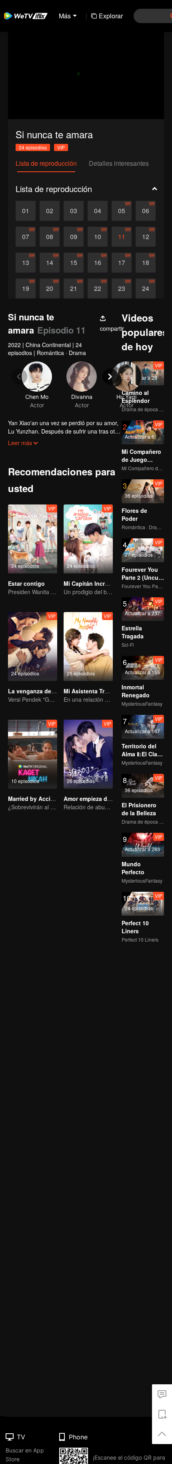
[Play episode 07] (26, 237)
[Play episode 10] (98, 237)
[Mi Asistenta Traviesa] (88, 646)
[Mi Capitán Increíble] (88, 538)
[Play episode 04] (98, 211)
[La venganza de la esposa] (32, 646)
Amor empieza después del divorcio (112, 799)
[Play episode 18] (146, 263)
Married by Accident (35, 799)
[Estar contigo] (32, 538)
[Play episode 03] (74, 211)
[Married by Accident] (32, 754)
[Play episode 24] (146, 288)
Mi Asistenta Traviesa (93, 691)
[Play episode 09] (74, 237)
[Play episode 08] (50, 237)
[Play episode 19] (26, 288)
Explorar (111, 15)
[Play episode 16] (98, 263)
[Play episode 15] (74, 263)
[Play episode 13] (26, 263)
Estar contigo (26, 583)
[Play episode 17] (122, 263)
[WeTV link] (26, 16)
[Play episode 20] (50, 288)
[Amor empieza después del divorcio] (88, 754)
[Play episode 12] (146, 237)
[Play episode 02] (50, 211)
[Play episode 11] (122, 237)
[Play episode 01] (26, 211)
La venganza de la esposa (43, 691)
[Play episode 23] (122, 288)
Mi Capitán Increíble (91, 583)
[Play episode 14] (50, 263)
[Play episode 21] (74, 288)
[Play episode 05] (122, 211)
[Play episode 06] (146, 211)
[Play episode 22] (98, 288)
